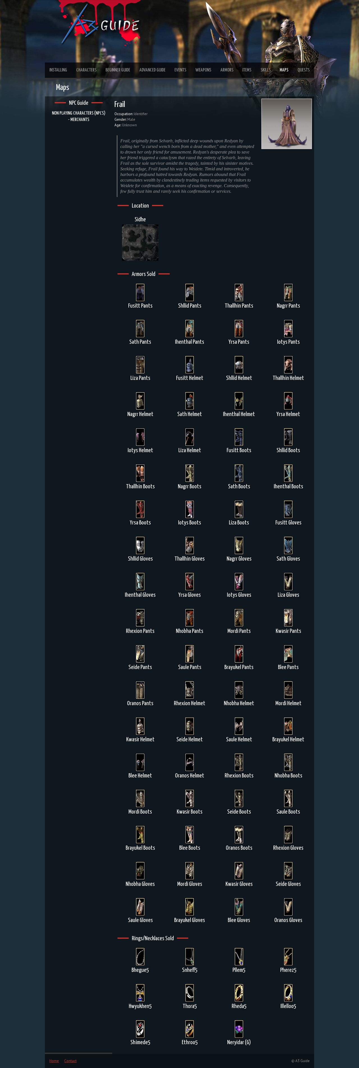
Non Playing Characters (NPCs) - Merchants (78, 116)
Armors (226, 70)
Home (54, 1060)
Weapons (203, 70)
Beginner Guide (117, 70)
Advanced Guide (152, 70)
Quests (304, 70)
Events (180, 70)
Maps (284, 70)
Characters (86, 70)
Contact (70, 1060)
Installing (58, 70)
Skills (266, 70)
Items (246, 70)
